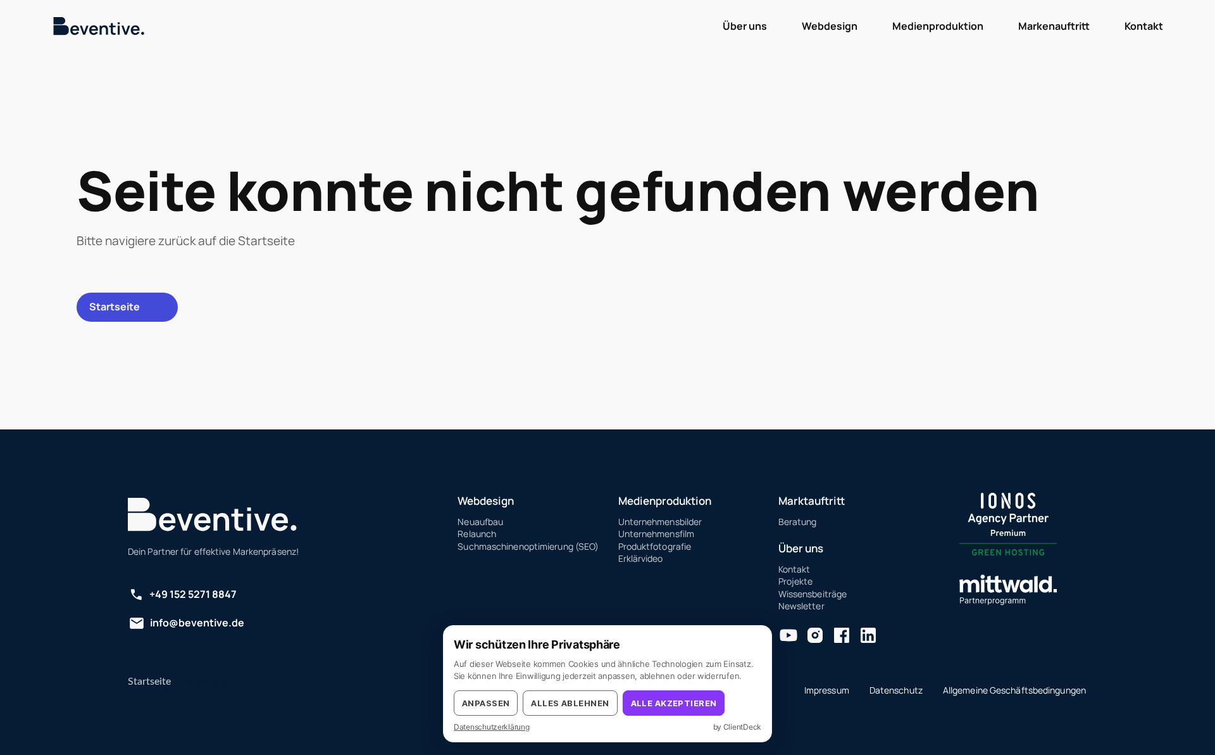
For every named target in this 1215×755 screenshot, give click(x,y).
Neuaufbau (480, 522)
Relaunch (477, 534)
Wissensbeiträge (812, 594)
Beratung (797, 522)
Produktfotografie (655, 546)
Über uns (800, 548)
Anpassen (485, 703)
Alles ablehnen (570, 703)
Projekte (795, 581)
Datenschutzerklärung (492, 727)
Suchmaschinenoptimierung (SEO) (528, 546)
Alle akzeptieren (674, 703)
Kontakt (794, 569)
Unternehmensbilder (660, 522)
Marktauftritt (811, 500)
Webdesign (486, 500)
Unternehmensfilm (656, 534)
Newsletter (801, 606)
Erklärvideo (640, 558)
